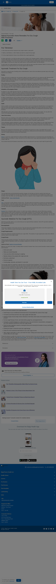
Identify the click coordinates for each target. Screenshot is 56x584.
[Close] (51, 282)
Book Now (24, 302)
